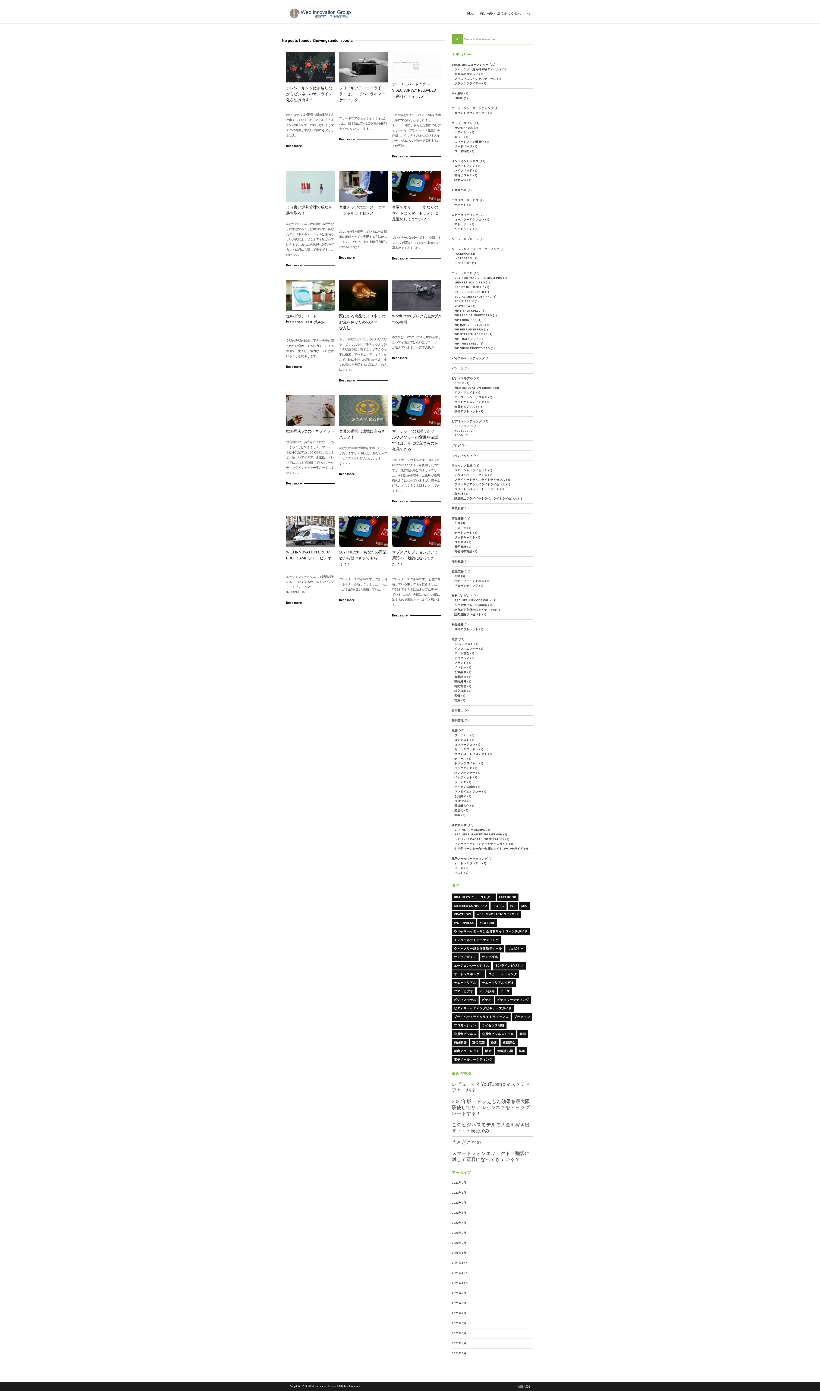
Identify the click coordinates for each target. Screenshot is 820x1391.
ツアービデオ (463, 991)
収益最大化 (461, 805)
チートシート (463, 532)
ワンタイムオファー (467, 791)
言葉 (368, 442)
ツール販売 (487, 991)
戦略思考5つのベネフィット (310, 431)
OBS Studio (463, 426)
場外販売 (458, 561)
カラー (458, 137)
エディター (461, 132)
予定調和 (460, 796)
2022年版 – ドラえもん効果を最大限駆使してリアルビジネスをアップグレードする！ (491, 1107)
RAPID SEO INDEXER (469, 291)
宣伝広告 (458, 571)
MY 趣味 (457, 93)
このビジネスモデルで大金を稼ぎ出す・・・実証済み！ (491, 1127)
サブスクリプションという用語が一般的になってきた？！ (415, 558)
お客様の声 (459, 190)
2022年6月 (459, 1212)
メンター (460, 667)
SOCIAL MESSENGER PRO (473, 296)
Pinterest (462, 263)
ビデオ (487, 1000)
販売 (455, 730)
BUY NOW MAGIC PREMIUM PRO (478, 277)
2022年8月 (459, 1192)
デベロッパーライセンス (470, 475)
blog (470, 13)
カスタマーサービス (465, 200)
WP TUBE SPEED (466, 343)
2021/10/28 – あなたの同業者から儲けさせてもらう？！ (363, 558)
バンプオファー (464, 772)
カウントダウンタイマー (470, 112)
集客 (457, 815)
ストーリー (461, 224)
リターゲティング (466, 585)
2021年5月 (459, 1333)
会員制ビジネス (426, 573)
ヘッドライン (463, 228)
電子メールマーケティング (470, 858)
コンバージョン (464, 744)
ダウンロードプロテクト (470, 754)
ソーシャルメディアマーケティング (476, 249)
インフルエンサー (466, 648)
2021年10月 (460, 1283)
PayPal (498, 906)
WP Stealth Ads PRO (471, 334)
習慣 (457, 695)
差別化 (458, 810)
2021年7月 (459, 1313)
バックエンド (463, 768)
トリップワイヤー (466, 763)
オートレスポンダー (467, 863)
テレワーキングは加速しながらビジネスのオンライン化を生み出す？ (309, 94)
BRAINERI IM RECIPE (469, 829)
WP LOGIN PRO (465, 320)
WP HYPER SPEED (467, 310)
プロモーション (465, 1025)
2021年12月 (460, 1263)
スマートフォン (464, 165)
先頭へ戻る (524, 1386)
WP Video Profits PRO (472, 348)
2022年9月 (459, 1182)
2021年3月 (459, 1353)
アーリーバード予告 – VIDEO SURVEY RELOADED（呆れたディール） (414, 90)
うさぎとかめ (466, 1142)
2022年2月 (459, 1242)
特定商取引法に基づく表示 (500, 13)
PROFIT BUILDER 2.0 (469, 287)
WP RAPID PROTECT (469, 324)
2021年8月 (459, 1303)
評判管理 (312, 218)
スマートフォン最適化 (469, 141)
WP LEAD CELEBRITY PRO (473, 315)
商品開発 (458, 518)
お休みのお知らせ (466, 74)
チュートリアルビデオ (498, 982)
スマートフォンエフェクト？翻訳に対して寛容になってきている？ (491, 1156)
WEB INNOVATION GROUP (307, 567)
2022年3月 (459, 1232)
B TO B (459, 383)
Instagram (463, 258)
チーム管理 (461, 653)
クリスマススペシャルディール (475, 78)
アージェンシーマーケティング (473, 108)
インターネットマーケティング (476, 940)
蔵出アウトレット (466, 411)
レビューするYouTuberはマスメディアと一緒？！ (491, 1087)
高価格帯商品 (463, 551)
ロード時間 (461, 151)
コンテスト (461, 739)
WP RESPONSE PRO (468, 329)
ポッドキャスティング (469, 402)
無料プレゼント (462, 595)
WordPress (404, 331)
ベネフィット (463, 777)
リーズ (458, 868)
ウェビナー (461, 735)
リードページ (463, 146)
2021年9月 (459, 1293)
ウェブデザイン (407, 228)
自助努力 (458, 710)
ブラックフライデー (467, 83)
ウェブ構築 (490, 957)
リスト (458, 872)
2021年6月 (459, 1323)
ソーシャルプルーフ (465, 239)
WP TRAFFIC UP (466, 338)
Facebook (462, 253)
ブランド (460, 662)
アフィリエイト (464, 392)
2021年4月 (459, 1343)
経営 (322, 436)
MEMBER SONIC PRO (469, 282)
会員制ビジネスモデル (498, 1034)
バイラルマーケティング (468, 358)
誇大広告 (460, 180)
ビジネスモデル (407, 573)
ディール (460, 758)
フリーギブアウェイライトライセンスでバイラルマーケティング (362, 94)
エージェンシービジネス (470, 397)
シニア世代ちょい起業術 (470, 605)
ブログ (456, 445)
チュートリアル (462, 273)
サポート (460, 204)
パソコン (458, 368)
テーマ (505, 991)
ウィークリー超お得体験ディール (418, 107)
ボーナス (460, 782)
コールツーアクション (469, 219)
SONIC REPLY (464, 301)
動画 (523, 1034)
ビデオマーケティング (467, 421)
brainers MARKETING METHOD (478, 834)
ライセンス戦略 (355, 112)
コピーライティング (465, 214)
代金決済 (460, 801)
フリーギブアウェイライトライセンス (479, 484)
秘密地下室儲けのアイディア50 (475, 609)
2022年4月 (459, 1222)
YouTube (461, 430)
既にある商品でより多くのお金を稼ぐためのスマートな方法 (362, 322)
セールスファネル (466, 749)
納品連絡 (458, 624)
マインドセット (462, 455)
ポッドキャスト (464, 537)
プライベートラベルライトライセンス (479, 479)
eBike (458, 98)
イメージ (460, 528)
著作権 (458, 493)
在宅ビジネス (323, 109)
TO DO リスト (463, 644)
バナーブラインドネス (469, 581)
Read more (294, 146)
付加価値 (460, 542)
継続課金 (509, 1042)
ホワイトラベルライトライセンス (476, 489)
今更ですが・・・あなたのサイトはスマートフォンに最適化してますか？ (415, 213)
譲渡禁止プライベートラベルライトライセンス (485, 498)
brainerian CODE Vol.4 (305, 331)
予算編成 (460, 672)
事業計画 (458, 508)
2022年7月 (459, 1202)
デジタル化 (461, 658)
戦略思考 (313, 436)
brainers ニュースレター (412, 105)
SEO (457, 576)
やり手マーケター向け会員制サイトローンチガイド (488, 848)
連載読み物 (459, 825)
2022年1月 (459, 1253)
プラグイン (522, 1017)
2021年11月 (460, 1273)
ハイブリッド (463, 170)
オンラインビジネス (303, 109)
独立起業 (460, 691)
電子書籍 (460, 546)
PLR (457, 523)
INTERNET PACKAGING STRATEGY (479, 839)
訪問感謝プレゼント (467, 614)
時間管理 (460, 686)
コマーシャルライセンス (359, 222)
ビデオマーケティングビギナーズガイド (481, 843)
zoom (459, 435)
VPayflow (462, 306)
